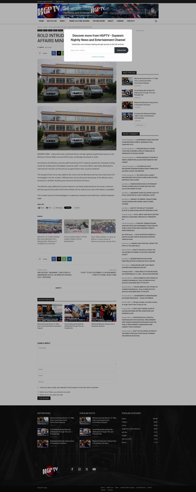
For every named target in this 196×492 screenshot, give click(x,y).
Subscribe (121, 50)
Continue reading (98, 57)
